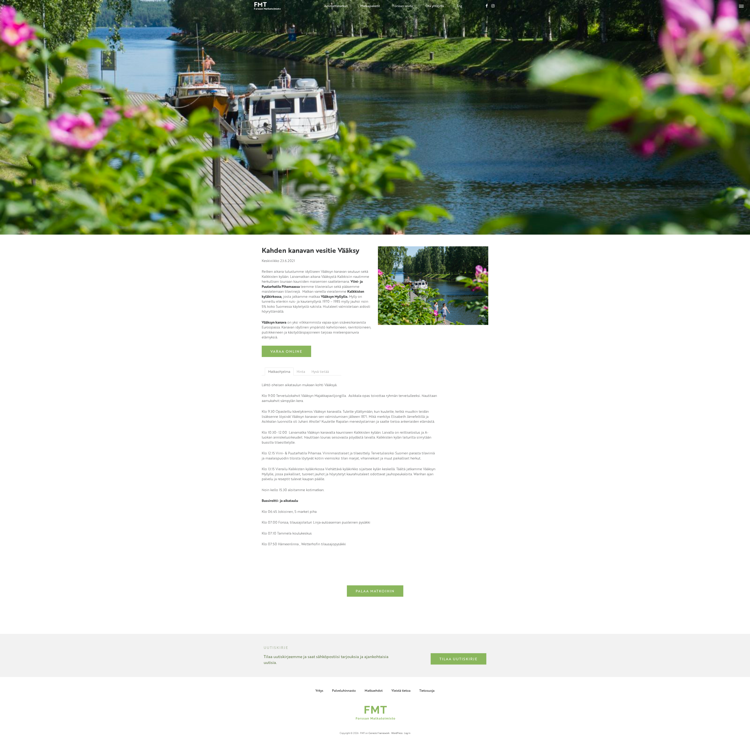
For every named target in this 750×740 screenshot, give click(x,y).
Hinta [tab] (301, 371)
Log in (407, 733)
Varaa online (286, 351)
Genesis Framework (379, 733)
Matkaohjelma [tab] (279, 371)
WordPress (397, 733)
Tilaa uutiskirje (458, 658)
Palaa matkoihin (375, 591)
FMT (362, 733)
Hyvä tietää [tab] (320, 371)
